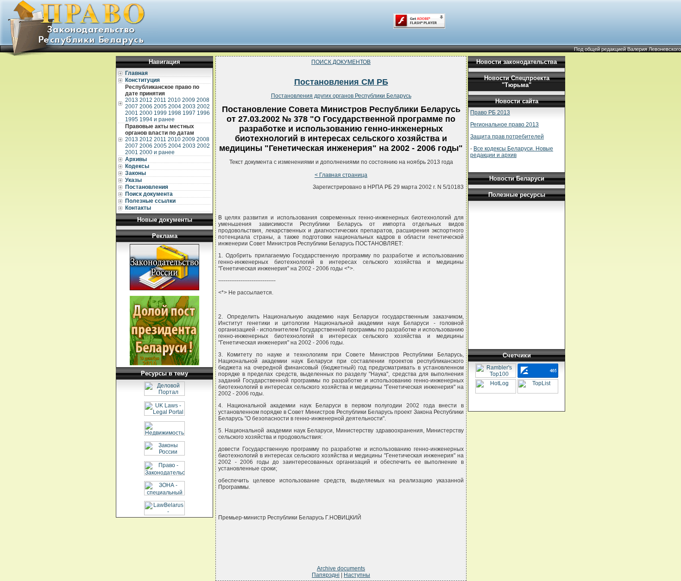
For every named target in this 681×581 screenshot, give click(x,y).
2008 (202, 100)
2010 (174, 100)
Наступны (357, 575)
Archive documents (341, 568)
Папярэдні (326, 575)
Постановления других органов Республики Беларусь (341, 96)
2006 (145, 106)
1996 (203, 113)
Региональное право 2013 (504, 124)
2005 (160, 106)
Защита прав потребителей (507, 136)
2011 (160, 100)
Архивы (136, 159)
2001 (131, 113)
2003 (189, 106)
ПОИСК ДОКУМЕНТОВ (341, 62)
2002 (203, 106)
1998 (174, 113)
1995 (131, 119)
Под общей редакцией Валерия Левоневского (627, 49)
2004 (174, 106)
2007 (131, 106)
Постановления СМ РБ (341, 82)
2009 (188, 100)
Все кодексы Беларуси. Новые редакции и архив (511, 151)
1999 (160, 113)
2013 (131, 100)
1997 (189, 113)
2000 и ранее (157, 152)
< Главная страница (341, 175)
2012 (145, 100)
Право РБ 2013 (490, 112)
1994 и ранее (157, 119)
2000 (145, 113)
